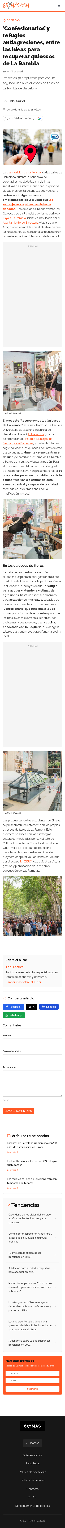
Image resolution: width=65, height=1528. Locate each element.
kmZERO (26, 861)
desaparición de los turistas (24, 172)
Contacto (33, 1489)
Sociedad (13, 20)
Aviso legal (33, 1463)
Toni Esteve (17, 100)
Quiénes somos (32, 1455)
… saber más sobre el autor (23, 982)
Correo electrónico (12, 1051)
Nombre (7, 1035)
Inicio (6, 71)
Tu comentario (10, 1067)
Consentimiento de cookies (32, 1505)
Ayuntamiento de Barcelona (20, 222)
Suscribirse (32, 1389)
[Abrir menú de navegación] (58, 5)
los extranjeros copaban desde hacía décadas (28, 204)
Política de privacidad (32, 1472)
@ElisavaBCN (35, 434)
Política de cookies (33, 1480)
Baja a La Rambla (14, 218)
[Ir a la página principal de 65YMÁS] (16, 5)
